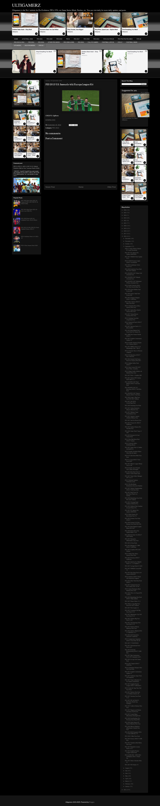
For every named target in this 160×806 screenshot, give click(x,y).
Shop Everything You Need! (44, 51)
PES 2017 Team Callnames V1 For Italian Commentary (133, 680)
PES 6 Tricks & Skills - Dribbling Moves (131, 444)
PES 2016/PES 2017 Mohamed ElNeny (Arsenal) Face (133, 282)
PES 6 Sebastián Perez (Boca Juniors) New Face (132, 306)
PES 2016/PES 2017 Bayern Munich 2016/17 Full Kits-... (133, 394)
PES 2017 (77, 39)
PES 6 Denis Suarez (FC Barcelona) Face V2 (131, 515)
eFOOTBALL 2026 (27, 39)
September (128, 246)
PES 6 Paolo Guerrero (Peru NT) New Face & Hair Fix (132, 286)
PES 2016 (41, 42)
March (127, 781)
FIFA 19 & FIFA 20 (108, 39)
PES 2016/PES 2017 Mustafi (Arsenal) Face (132, 278)
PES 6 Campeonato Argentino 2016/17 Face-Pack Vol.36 (133, 639)
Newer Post (50, 187)
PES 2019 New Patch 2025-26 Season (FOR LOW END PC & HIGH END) (29, 202)
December (128, 238)
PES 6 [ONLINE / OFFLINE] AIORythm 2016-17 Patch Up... (133, 756)
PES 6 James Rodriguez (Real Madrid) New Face (133, 589)
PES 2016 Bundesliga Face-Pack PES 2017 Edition (133, 498)
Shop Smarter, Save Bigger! (75, 29)
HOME (16, 39)
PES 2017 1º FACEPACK (132, 643)
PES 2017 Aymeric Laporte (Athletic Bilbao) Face (132, 417)
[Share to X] (73, 125)
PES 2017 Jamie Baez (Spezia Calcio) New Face (133, 310)
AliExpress (15, 31)
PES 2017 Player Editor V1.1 (133, 601)
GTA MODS (17, 45)
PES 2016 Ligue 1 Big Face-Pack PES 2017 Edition (132, 398)
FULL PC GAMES (93, 42)
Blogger (91, 802)
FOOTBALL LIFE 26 (108, 42)
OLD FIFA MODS (30, 45)
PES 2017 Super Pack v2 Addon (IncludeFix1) (133, 448)
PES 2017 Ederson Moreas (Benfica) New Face (132, 627)
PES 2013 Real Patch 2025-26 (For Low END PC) (29, 210)
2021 (125, 223)
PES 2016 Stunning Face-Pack (133, 405)
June (126, 773)
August (127, 768)
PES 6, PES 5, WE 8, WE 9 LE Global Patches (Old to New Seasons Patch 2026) (26, 167)
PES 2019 (59, 39)
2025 (125, 212)
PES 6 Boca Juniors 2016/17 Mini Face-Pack (132, 302)
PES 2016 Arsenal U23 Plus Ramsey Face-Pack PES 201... (133, 523)
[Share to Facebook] (75, 125)
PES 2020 (49, 39)
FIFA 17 (120, 42)
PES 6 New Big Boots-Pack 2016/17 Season (132, 440)
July (126, 770)
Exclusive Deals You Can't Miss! (49, 29)
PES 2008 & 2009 (69, 42)
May (126, 776)
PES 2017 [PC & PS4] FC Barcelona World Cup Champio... (132, 702)
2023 (125, 218)
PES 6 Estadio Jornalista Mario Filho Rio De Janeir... (133, 452)
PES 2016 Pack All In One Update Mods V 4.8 (132, 531)
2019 (125, 228)
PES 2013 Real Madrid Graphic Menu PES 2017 (133, 527)
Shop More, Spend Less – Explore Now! (106, 29)
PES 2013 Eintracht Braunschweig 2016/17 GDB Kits (133, 651)
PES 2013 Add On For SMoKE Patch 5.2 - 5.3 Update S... (133, 562)
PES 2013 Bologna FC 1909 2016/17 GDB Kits (132, 546)
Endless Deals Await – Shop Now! (22, 29)
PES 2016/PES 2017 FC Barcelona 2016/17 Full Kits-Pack (133, 389)
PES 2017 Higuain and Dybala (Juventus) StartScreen (133, 710)
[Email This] (70, 125)
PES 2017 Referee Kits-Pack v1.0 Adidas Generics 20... (132, 692)
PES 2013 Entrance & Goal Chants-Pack (132, 436)
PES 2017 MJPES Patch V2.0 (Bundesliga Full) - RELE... (133, 347)
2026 (125, 210)
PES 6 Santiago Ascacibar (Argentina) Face (132, 319)
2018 (125, 231)
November (128, 241)
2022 (125, 220)
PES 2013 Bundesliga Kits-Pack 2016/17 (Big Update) (133, 598)
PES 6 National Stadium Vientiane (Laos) (131, 481)
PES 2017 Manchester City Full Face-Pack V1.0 (133, 615)
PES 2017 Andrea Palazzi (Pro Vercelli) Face (133, 427)
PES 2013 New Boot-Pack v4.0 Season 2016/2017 (133, 573)
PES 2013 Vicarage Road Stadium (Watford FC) (131, 502)
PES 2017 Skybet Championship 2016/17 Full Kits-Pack (133, 489)
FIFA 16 (41, 45)
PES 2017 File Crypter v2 (132, 608)
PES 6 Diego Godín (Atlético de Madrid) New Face (133, 372)
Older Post (111, 187)
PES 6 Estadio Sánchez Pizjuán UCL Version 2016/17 (133, 343)
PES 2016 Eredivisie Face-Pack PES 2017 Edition (133, 269)
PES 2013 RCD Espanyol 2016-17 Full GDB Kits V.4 (133, 732)
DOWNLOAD (50, 120)
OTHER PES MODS (54, 42)
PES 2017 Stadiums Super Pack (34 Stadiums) (133, 676)
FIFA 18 (139, 39)
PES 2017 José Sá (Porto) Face (133, 420)
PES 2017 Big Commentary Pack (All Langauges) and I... (133, 656)
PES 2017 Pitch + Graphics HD (133, 375)
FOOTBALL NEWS (131, 42)
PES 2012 (31, 42)
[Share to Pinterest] (77, 125)
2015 (125, 789)
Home (81, 187)
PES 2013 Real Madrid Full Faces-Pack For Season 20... (133, 331)
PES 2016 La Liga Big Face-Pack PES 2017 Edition (132, 604)
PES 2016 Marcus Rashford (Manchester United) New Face (132, 728)
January (127, 786)
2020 (125, 225)
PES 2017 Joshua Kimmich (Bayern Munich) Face (132, 408)
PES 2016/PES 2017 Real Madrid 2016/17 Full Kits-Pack (132, 383)
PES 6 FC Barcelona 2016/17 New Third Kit (132, 355)
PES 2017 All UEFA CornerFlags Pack (130, 402)
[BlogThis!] (71, 125)
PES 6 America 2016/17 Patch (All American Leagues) (133, 577)
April (126, 778)
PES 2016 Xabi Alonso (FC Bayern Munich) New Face (132, 723)
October (127, 244)
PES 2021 (40, 39)
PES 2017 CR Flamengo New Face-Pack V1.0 (133, 623)
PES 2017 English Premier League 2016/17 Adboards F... (133, 684)
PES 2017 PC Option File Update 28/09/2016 (132, 511)
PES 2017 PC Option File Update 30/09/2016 (132, 253)
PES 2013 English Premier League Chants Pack (132, 751)
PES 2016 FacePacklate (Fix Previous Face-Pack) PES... (133, 719)
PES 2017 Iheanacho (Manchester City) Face (132, 539)
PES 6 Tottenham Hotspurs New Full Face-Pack (133, 668)
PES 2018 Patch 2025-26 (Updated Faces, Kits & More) (29, 219)
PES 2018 (86, 39)
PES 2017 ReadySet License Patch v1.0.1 (132, 747)
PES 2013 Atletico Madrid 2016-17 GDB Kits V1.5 (133, 631)
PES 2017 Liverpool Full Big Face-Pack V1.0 (132, 611)
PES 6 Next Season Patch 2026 (29, 245)
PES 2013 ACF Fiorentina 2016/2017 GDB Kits (132, 635)
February (127, 784)
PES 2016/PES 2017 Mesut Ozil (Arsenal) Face (133, 274)
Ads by (145, 92)
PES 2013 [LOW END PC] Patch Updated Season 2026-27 (30, 228)
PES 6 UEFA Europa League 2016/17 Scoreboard (132, 261)
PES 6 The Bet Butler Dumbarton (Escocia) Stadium (133, 485)
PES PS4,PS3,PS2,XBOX (125, 39)
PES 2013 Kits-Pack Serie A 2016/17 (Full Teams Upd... (133, 472)
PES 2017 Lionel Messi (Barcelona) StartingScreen (132, 715)
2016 (125, 236)
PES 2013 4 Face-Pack (131, 543)
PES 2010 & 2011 (19, 42)
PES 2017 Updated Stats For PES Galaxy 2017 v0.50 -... (133, 585)
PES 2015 (81, 42)
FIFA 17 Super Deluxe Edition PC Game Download (133, 249)
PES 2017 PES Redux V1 (132, 764)
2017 (125, 233)
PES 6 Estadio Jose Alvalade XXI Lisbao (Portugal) (132, 468)
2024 (125, 215)
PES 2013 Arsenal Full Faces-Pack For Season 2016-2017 (133, 359)
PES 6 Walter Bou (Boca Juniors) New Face (131, 554)
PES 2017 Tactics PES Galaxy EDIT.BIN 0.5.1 (133, 378)
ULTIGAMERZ (26, 5)
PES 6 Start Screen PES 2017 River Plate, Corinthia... (133, 368)
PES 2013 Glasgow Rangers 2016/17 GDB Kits (132, 298)
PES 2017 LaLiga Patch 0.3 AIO (133, 566)
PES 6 (68, 39)
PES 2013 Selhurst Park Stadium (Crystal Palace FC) (133, 507)
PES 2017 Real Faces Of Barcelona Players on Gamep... (131, 494)
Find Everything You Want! (130, 29)
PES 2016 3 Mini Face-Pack (132, 736)
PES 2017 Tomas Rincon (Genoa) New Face (131, 314)
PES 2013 (96, 39)
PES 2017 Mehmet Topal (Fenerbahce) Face (131, 413)
